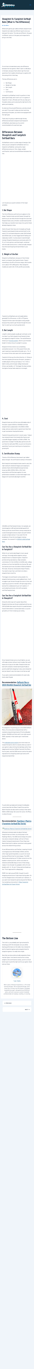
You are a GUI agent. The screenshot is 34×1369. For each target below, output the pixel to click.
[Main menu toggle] (30, 5)
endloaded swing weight (11, 742)
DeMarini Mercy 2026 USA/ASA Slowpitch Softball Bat (16, 683)
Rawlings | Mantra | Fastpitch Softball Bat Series (16, 822)
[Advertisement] (17, 490)
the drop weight (13, 340)
